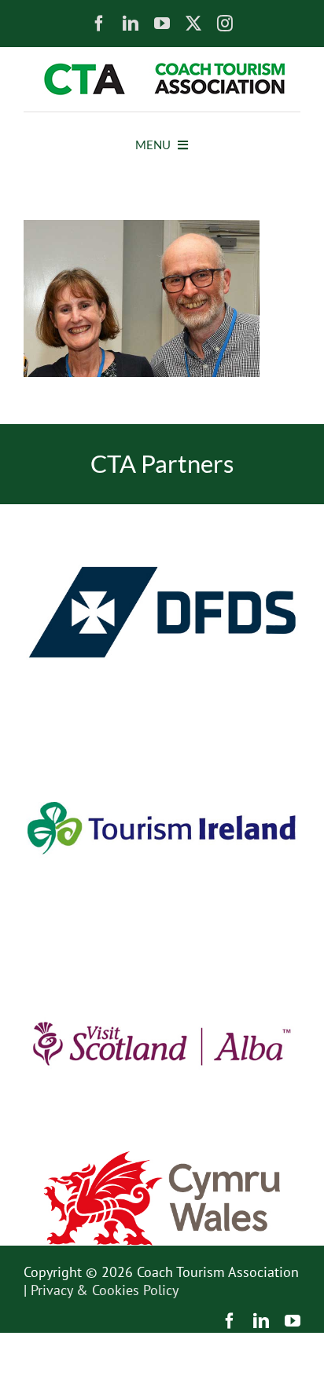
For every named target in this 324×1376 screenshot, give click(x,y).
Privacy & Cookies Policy (105, 1290)
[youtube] (162, 23)
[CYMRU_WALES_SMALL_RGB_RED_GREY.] (162, 1158)
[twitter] (193, 23)
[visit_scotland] (162, 942)
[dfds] (162, 511)
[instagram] (225, 23)
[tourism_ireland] (162, 727)
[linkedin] (130, 23)
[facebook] (99, 23)
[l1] (162, 69)
